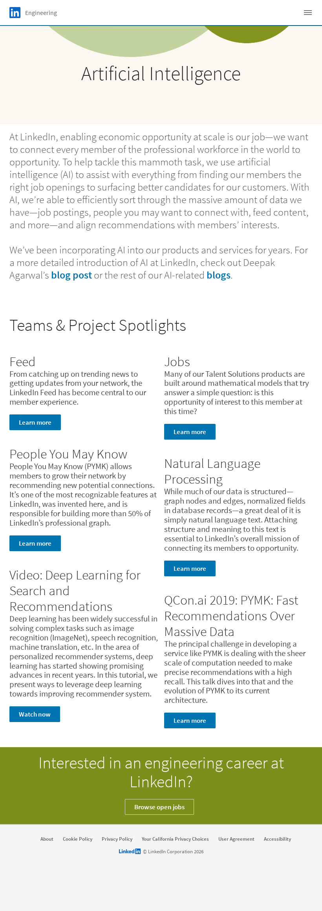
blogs (219, 274)
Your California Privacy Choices (175, 839)
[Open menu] (308, 12)
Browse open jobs (159, 807)
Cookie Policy (77, 839)
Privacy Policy (117, 839)
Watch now (35, 714)
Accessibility (277, 839)
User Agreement (236, 839)
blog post (71, 274)
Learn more (35, 422)
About (46, 839)
